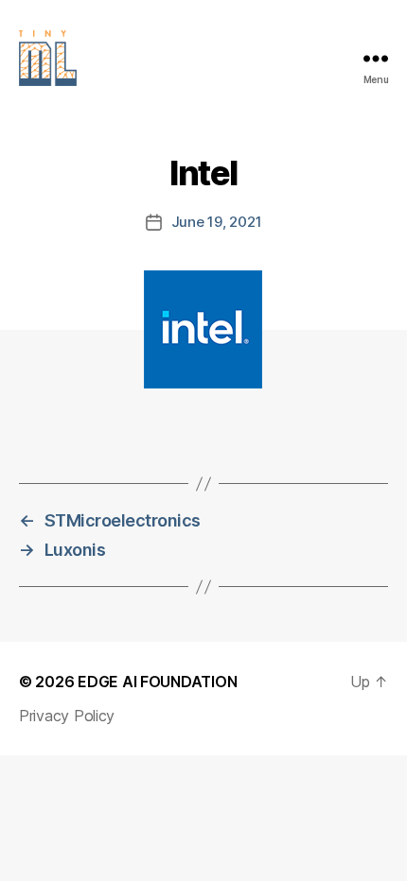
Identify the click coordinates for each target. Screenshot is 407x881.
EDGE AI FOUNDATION (157, 681)
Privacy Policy (67, 715)
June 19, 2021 (216, 222)
